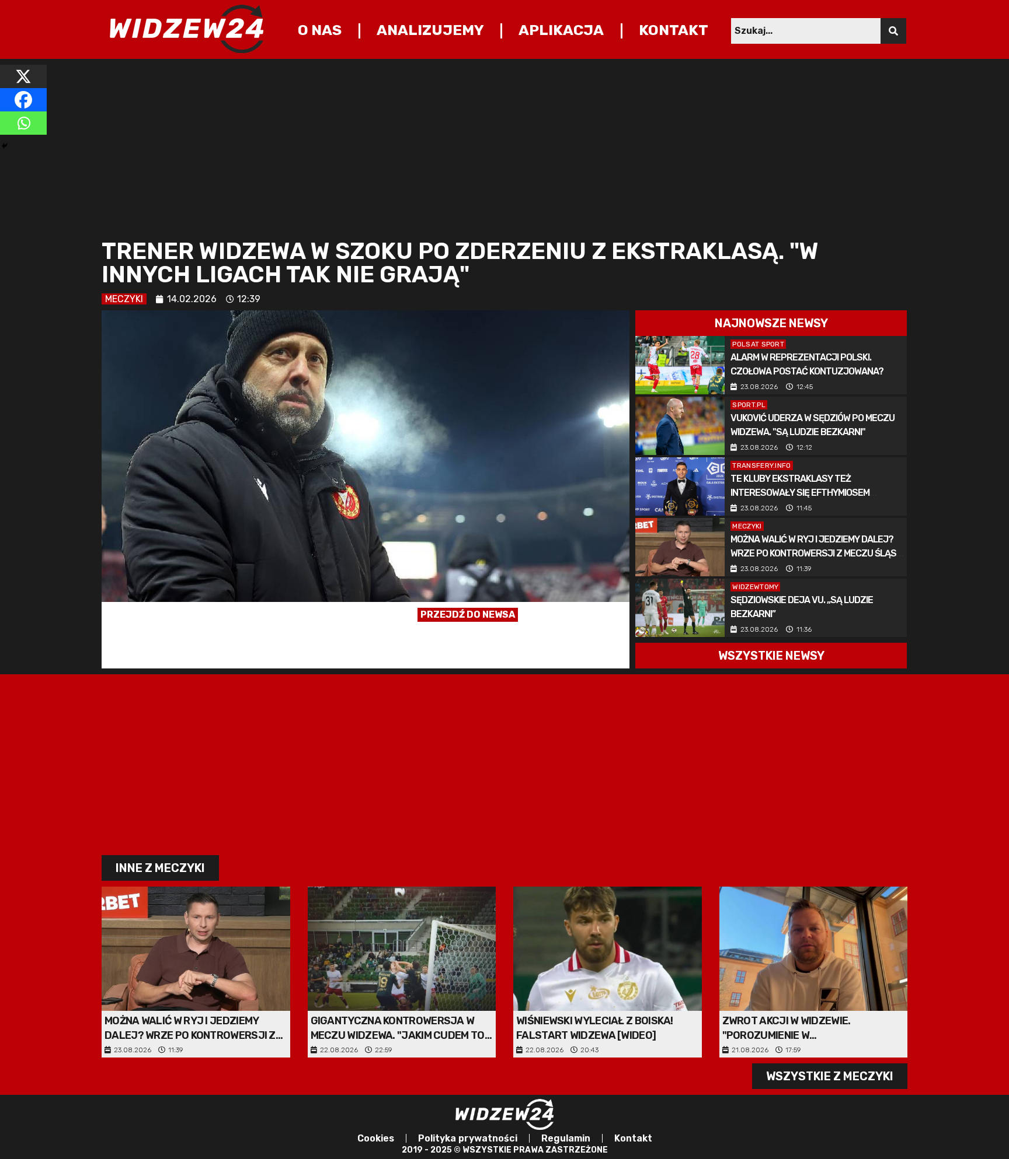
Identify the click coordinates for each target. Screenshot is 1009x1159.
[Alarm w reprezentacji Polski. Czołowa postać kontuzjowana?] (680, 365)
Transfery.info (761, 465)
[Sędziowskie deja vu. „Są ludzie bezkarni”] (680, 608)
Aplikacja (561, 30)
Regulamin (565, 1138)
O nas (320, 30)
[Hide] (4, 145)
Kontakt (673, 30)
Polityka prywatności (467, 1138)
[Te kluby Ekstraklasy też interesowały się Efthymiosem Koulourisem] (680, 486)
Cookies (375, 1138)
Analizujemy (430, 30)
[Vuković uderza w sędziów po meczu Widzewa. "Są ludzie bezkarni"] (680, 426)
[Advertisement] (452, 146)
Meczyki (124, 298)
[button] (771, 323)
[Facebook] (23, 99)
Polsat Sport (758, 344)
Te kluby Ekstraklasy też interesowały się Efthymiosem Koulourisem (799, 492)
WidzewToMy (755, 587)
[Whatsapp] (23, 123)
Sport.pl (748, 405)
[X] (23, 76)
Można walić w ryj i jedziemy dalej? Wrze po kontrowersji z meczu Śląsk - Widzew (816, 553)
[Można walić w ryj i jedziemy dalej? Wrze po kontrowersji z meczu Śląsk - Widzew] (680, 547)
